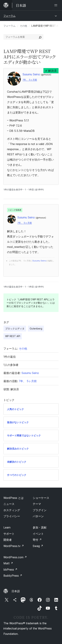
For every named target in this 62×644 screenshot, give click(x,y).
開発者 (7, 539)
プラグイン (39, 510)
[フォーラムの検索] (40, 37)
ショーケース (41, 498)
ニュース (8, 504)
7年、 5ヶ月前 (30, 79)
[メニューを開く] (56, 5)
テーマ (37, 504)
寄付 (37, 539)
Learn (7, 527)
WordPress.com (15, 557)
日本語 (16, 591)
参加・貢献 (39, 527)
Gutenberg (36, 328)
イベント (38, 533)
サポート (8, 533)
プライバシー (11, 516)
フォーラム (9, 15)
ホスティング (11, 510)
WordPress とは (13, 498)
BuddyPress (12, 575)
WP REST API (12, 336)
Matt (8, 563)
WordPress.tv (13, 546)
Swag (38, 546)
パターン (38, 516)
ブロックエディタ (14, 328)
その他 (23, 25)
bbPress (10, 569)
